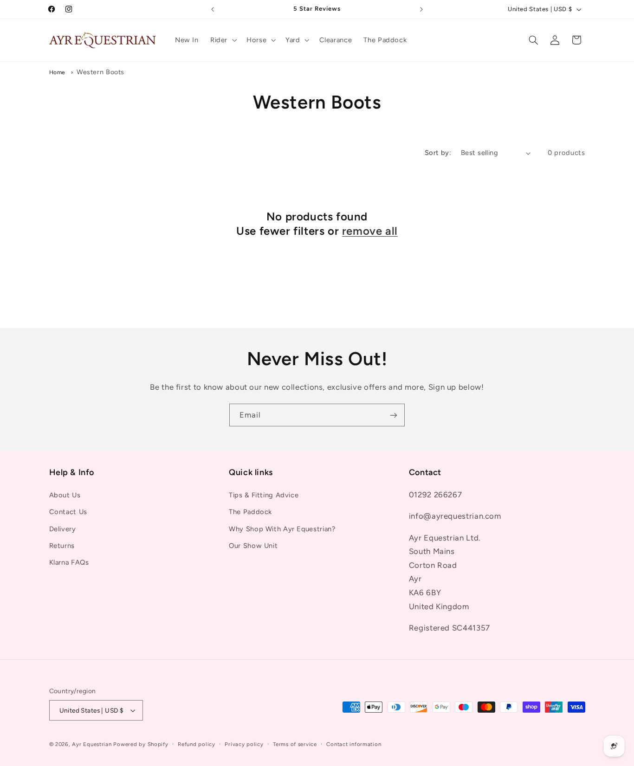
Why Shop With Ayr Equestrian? (282, 529)
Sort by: (438, 152)
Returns (62, 545)
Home (57, 72)
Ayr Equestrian (91, 744)
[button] (222, 40)
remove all (370, 231)
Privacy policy (244, 744)
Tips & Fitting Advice (263, 495)
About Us (65, 495)
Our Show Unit (253, 545)
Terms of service (295, 744)
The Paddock (250, 512)
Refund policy (196, 744)
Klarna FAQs (69, 562)
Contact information (353, 744)
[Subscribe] (393, 415)
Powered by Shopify (140, 744)
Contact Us (68, 512)
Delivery (62, 529)
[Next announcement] (421, 9)
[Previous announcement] (212, 9)
